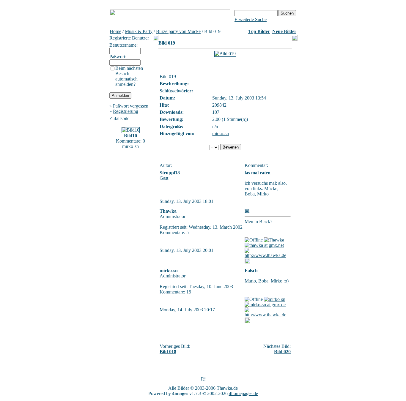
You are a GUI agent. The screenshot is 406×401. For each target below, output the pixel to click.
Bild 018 (168, 351)
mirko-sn (220, 133)
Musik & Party (138, 31)
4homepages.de (243, 393)
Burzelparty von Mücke (178, 31)
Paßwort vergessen (130, 105)
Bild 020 (282, 351)
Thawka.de (227, 388)
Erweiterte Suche (251, 19)
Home (115, 31)
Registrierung (125, 111)
